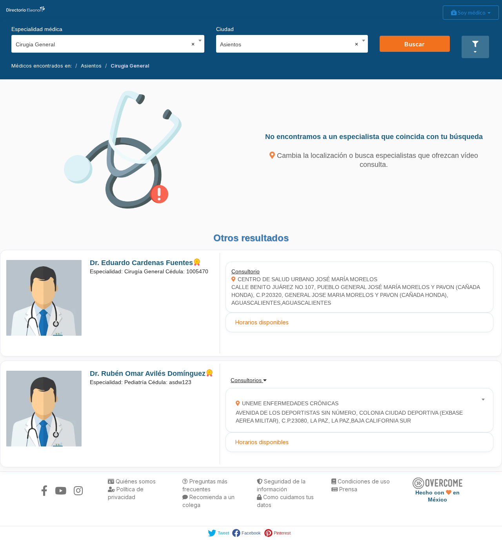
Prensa (347, 489)
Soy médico (472, 12)
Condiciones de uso (363, 481)
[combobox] (105, 42)
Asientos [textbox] (289, 44)
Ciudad (225, 29)
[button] (475, 47)
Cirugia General (130, 66)
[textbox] (357, 410)
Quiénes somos (135, 481)
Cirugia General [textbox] (105, 44)
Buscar (414, 44)
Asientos (91, 66)
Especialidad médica (36, 29)
